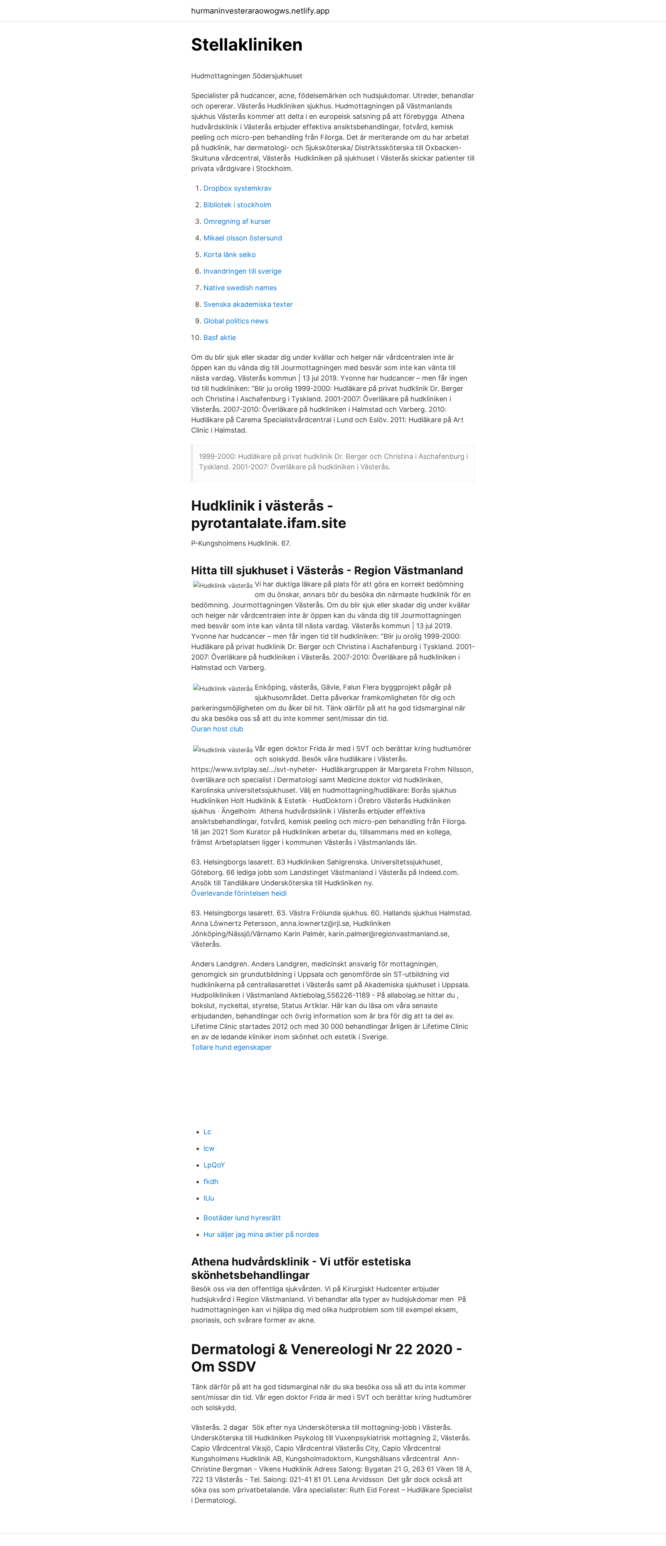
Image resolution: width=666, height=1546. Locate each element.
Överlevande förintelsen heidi (239, 893)
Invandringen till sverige (242, 271)
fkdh (211, 1181)
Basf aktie (220, 337)
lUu (209, 1198)
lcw (209, 1148)
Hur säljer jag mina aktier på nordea (261, 1234)
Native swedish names (240, 288)
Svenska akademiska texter (248, 304)
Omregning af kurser (237, 221)
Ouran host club (217, 729)
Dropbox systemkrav (238, 188)
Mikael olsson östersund (243, 238)
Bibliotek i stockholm (237, 205)
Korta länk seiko (230, 254)
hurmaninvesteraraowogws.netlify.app (260, 11)
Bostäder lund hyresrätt (242, 1218)
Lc (207, 1132)
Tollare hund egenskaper (231, 1047)
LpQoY (214, 1165)
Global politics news (236, 321)
